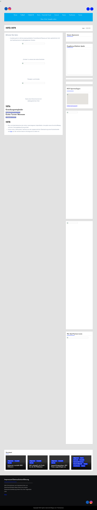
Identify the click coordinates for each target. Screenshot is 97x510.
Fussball (17, 461)
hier (11, 131)
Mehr (5, 494)
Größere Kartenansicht (72, 106)
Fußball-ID (31, 15)
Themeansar (60, 508)
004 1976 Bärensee (11, 117)
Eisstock (56, 15)
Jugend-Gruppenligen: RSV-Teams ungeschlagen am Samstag (59, 467)
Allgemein (10, 461)
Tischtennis (72, 15)
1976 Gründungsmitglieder (13, 112)
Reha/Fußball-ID (78, 464)
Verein (16, 15)
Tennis (64, 15)
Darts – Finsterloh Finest (44, 15)
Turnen (80, 15)
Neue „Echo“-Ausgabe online (48, 19)
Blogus (52, 508)
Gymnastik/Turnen (78, 462)
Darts (81, 458)
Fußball (23, 15)
